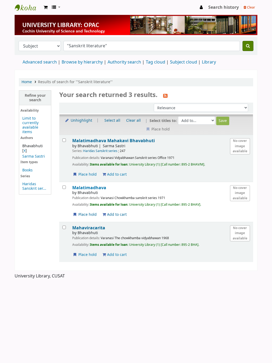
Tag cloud (155, 62)
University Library (28, 7)
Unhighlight (81, 120)
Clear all (133, 120)
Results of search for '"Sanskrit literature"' (75, 82)
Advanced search (40, 62)
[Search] (248, 46)
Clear (250, 7)
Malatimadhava (113, 140)
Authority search (124, 62)
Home (27, 82)
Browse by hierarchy (82, 62)
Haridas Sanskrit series (100, 151)
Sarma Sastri (33, 156)
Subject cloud (183, 62)
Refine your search (35, 98)
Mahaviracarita (88, 227)
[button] (45, 7)
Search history (223, 7)
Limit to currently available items (30, 125)
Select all (112, 120)
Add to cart (116, 174)
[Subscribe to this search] (165, 95)
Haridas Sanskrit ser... (34, 186)
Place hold (87, 174)
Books (27, 170)
